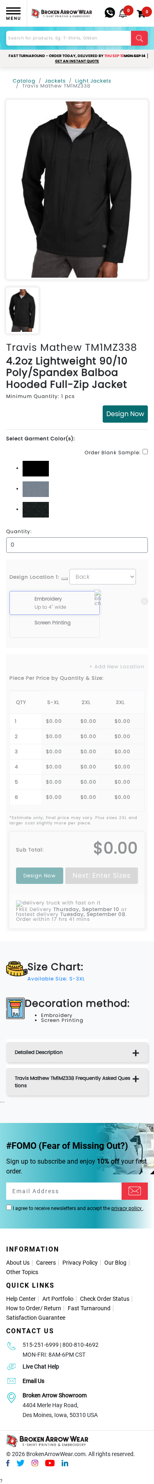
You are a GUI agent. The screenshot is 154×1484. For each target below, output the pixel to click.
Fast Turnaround (89, 1308)
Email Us (33, 1381)
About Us (18, 1262)
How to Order (23, 1308)
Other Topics (22, 1272)
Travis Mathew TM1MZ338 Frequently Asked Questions (72, 1081)
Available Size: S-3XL (56, 978)
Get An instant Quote (77, 61)
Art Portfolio (58, 1298)
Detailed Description (39, 1052)
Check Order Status (104, 1298)
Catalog (24, 80)
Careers (46, 1262)
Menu (13, 18)
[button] (122, 13)
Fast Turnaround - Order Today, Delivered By (77, 55)
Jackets (55, 80)
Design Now (125, 414)
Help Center (21, 1298)
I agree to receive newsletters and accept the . (77, 1208)
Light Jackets (93, 80)
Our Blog (115, 1262)
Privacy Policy (80, 1262)
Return (52, 1308)
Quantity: (19, 531)
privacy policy (127, 1208)
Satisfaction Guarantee (35, 1317)
